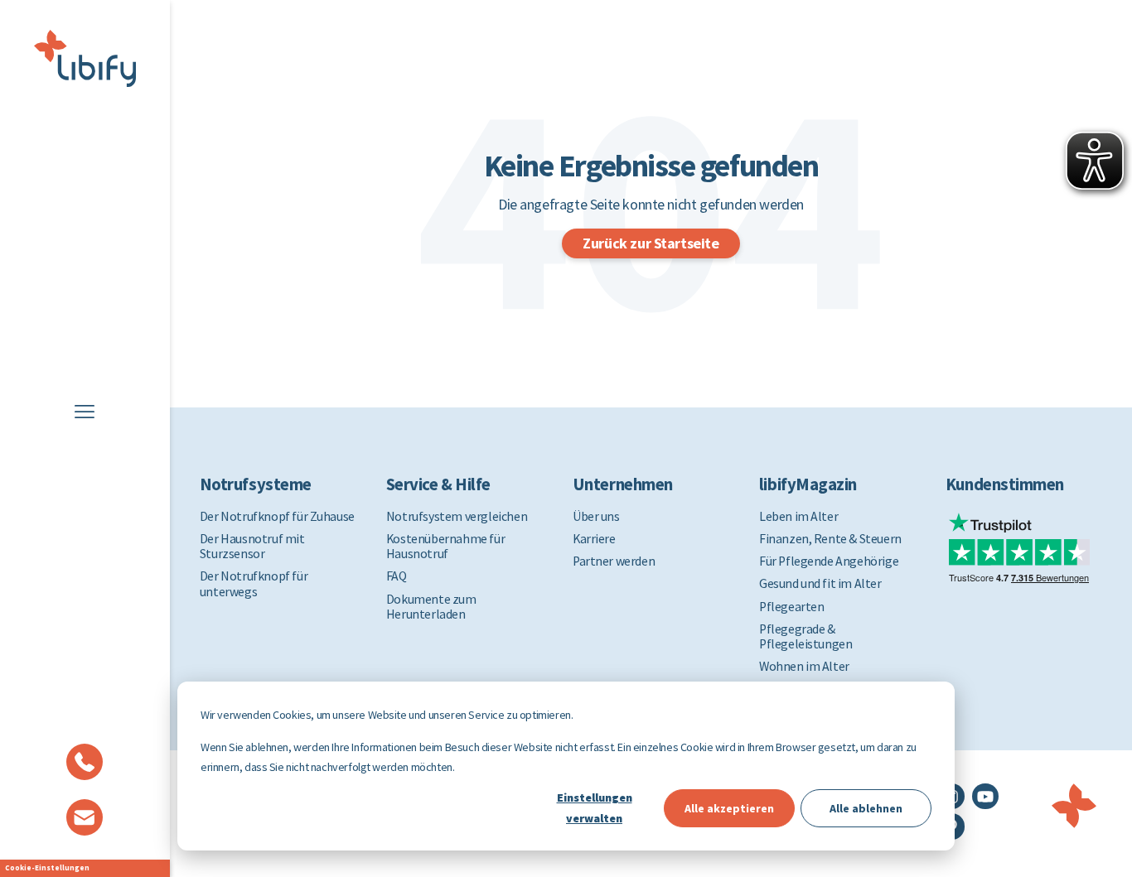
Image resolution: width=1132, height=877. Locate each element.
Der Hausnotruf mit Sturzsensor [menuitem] (252, 546)
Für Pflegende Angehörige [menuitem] (828, 561)
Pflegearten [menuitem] (792, 607)
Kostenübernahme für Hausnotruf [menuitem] (445, 546)
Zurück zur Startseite (650, 243)
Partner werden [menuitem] (614, 561)
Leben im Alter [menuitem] (798, 516)
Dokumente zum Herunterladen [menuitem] (431, 607)
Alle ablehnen (866, 808)
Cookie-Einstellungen (47, 867)
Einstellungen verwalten (594, 808)
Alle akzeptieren (729, 808)
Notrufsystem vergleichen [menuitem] (456, 516)
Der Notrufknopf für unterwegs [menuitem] (253, 584)
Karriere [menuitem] (594, 539)
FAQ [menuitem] (396, 576)
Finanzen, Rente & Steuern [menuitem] (830, 539)
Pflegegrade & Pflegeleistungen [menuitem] (805, 637)
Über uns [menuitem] (596, 516)
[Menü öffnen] (84, 412)
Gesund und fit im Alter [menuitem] (820, 583)
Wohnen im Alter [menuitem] (804, 666)
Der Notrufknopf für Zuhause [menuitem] (277, 516)
